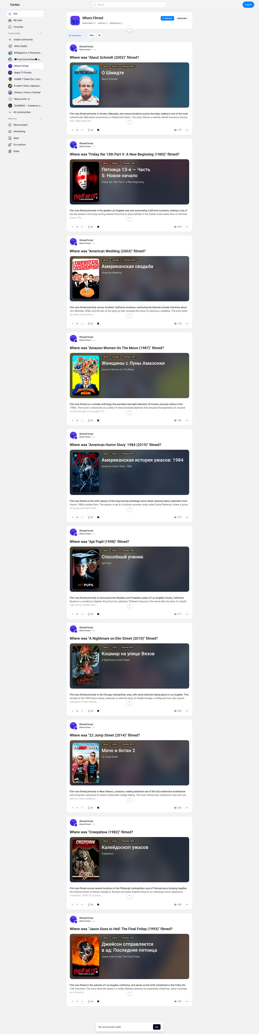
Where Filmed (84, 50)
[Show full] (129, 120)
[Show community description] (129, 29)
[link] (90, 130)
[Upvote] (72, 130)
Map (92, 35)
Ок (156, 1027)
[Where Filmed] (75, 50)
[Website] (99, 35)
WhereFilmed (86, 46)
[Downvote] (82, 130)
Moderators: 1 (116, 23)
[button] (15, 5)
